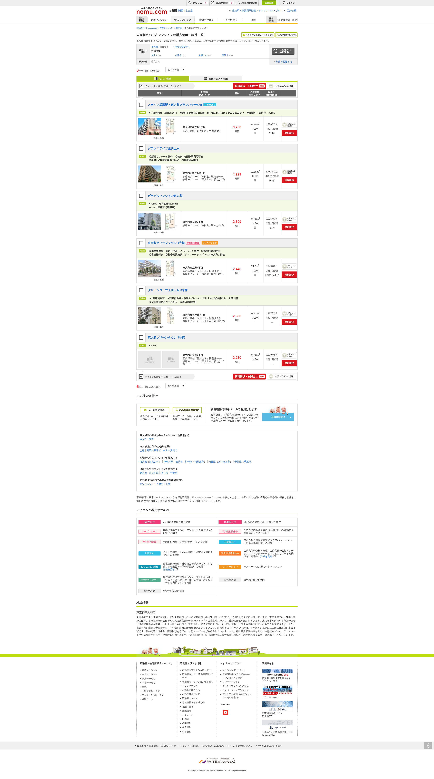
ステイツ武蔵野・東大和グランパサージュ (175, 104)
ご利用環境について (242, 745)
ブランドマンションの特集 (235, 686)
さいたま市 (224, 461)
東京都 (154, 47)
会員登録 (269, 3)
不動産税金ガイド (191, 694)
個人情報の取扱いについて (215, 745)
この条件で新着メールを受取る (257, 34)
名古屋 (189, 10)
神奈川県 (168, 461)
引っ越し (186, 731)
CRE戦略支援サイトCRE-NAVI (272, 714)
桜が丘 (143, 439)
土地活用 (186, 710)
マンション (146, 484)
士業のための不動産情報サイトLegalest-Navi (277, 733)
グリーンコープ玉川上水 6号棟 (168, 290)
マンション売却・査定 (153, 695)
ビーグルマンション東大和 (165, 195)
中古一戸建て (230, 20)
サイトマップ (180, 745)
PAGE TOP (428, 746)
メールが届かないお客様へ (268, 745)
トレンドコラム (190, 686)
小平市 (178, 55)
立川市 (155, 55)
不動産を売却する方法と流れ (196, 670)
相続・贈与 (187, 706)
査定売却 (286, 20)
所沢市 (225, 55)
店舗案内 (165, 745)
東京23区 (154, 461)
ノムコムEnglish (270, 697)
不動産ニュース (190, 698)
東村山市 (203, 55)
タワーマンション (231, 681)
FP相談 (186, 719)
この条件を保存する (286, 34)
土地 (254, 20)
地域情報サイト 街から (193, 702)
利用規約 (194, 745)
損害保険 (186, 723)
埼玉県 (212, 461)
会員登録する (278, 417)
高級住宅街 (232, 697)
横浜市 (179, 461)
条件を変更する (284, 61)
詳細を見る (266, 556)
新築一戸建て (206, 20)
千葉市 (247, 461)
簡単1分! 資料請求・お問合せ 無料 (249, 86)
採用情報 (153, 745)
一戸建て (158, 484)
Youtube (225, 712)
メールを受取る (154, 410)
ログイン (289, 3)
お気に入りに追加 (281, 86)
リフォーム (187, 715)
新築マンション (158, 20)
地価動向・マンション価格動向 (197, 681)
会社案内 (141, 745)
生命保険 (186, 727)
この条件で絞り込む (283, 51)
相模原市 (199, 461)
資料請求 (289, 133)
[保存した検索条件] (246, 3)
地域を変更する (182, 47)
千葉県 (238, 461)
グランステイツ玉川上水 (164, 148)
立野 (151, 439)
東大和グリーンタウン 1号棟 (166, 243)
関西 (180, 10)
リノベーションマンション (235, 690)
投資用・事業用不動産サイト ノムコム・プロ (276, 679)
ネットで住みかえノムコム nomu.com (151, 11)
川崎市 (188, 461)
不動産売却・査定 (151, 691)
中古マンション (183, 20)
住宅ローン (147, 699)
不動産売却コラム (191, 690)
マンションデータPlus (233, 670)
